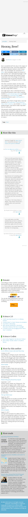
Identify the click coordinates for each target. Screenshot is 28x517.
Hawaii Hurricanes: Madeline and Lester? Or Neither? (13, 455)
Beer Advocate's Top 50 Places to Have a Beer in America (12, 103)
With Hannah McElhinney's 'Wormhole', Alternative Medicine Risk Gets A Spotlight (13, 326)
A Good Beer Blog (14, 95)
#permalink (18, 150)
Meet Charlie (4, 364)
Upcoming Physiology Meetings (10, 436)
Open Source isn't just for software (13, 142)
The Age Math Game (6, 395)
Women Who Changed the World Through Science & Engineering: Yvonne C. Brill (12, 475)
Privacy (3, 503)
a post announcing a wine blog (14, 94)
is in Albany (23, 104)
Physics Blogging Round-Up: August (11, 379)
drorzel (9, 59)
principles (4, 41)
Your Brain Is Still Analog (9, 323)
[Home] (10, 35)
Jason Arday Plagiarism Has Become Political (14, 339)
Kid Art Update (5, 410)
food (7, 122)
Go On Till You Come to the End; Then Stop (12, 351)
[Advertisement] (14, 17)
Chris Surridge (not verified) (11, 149)
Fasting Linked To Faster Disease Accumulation (15, 322)
